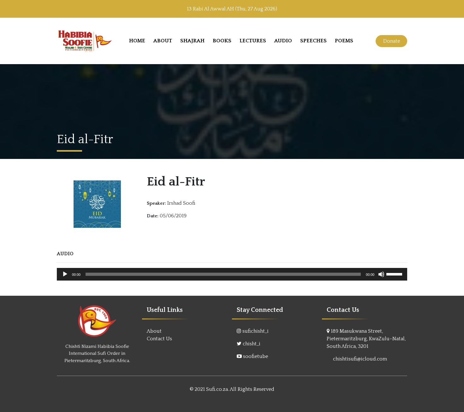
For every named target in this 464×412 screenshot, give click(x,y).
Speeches (313, 41)
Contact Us (159, 339)
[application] (232, 274)
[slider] (395, 273)
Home (137, 41)
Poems (344, 41)
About (162, 41)
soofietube (255, 356)
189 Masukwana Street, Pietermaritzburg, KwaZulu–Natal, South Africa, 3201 (366, 338)
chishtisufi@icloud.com (360, 359)
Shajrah (192, 41)
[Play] (65, 274)
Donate (391, 41)
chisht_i (251, 344)
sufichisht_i (255, 331)
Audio (283, 41)
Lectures (253, 41)
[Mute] (381, 274)
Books (222, 41)
